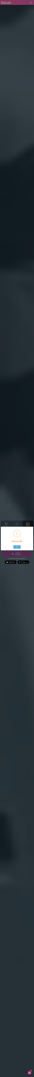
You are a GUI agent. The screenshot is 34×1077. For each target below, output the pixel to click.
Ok (17, 547)
